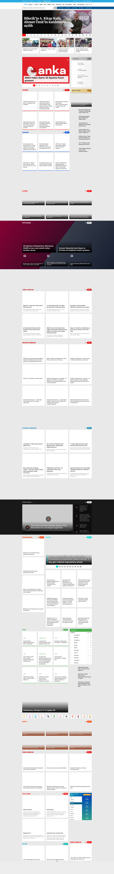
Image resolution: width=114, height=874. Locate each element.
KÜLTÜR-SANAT (58, 4)
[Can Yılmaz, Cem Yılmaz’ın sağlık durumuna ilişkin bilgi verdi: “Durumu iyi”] (81, 850)
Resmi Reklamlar (80, 4)
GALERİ (25, 1)
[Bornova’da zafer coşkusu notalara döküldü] (57, 760)
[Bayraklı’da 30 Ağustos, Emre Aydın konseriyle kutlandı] (80, 760)
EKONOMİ (49, 4)
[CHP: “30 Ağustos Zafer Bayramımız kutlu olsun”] (74, 145)
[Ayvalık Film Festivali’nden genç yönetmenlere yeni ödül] (33, 563)
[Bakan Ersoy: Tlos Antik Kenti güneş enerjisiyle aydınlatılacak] (33, 545)
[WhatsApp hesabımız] (91, 1)
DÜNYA (45, 4)
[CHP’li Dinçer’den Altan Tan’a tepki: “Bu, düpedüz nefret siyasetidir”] (29, 96)
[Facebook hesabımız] (79, 1)
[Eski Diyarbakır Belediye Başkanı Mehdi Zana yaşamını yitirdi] (74, 119)
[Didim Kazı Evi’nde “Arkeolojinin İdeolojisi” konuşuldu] (30, 42)
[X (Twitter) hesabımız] (80, 1)
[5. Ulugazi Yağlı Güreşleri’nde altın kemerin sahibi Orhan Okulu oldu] (80, 436)
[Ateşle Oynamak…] (33, 801)
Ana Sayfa (36, 4)
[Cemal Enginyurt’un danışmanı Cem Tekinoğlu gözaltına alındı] (74, 125)
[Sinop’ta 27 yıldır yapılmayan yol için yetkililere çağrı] (77, 527)
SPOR (63, 4)
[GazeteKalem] (27, 6)
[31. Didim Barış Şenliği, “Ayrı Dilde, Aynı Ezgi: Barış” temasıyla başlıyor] (57, 297)
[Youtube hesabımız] (84, 1)
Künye (74, 4)
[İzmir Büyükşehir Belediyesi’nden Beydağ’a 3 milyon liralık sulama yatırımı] (33, 320)
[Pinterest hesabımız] (86, 1)
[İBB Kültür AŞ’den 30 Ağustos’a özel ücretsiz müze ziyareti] (33, 601)
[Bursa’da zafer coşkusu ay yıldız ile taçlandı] (48, 42)
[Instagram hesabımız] (82, 1)
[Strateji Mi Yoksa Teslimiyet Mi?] (57, 825)
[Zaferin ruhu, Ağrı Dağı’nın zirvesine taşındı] (33, 370)
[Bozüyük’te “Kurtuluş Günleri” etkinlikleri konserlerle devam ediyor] (80, 297)
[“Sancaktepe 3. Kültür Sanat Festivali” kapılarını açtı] (33, 436)
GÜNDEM (41, 4)
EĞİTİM (53, 4)
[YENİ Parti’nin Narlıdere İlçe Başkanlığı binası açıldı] (80, 778)
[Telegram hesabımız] (89, 1)
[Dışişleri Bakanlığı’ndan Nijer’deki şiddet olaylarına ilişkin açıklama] (62, 116)
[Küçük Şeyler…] (57, 801)
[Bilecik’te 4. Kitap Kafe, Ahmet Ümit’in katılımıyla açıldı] (33, 297)
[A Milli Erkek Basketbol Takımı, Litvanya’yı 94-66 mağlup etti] (73, 670)
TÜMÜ (67, 132)
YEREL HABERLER (68, 4)
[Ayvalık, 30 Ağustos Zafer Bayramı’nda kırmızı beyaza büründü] (83, 42)
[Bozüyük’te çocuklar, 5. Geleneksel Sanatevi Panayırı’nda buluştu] (66, 42)
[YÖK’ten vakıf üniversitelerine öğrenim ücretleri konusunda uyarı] (57, 852)
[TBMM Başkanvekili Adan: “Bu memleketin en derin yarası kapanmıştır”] (57, 460)
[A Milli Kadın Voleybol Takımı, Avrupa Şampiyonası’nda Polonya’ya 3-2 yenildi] (73, 677)
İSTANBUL (41, 638)
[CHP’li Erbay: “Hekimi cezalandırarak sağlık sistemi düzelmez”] (84, 593)
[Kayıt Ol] (87, 4)
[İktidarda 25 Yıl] (33, 825)
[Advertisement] (16, 28)
